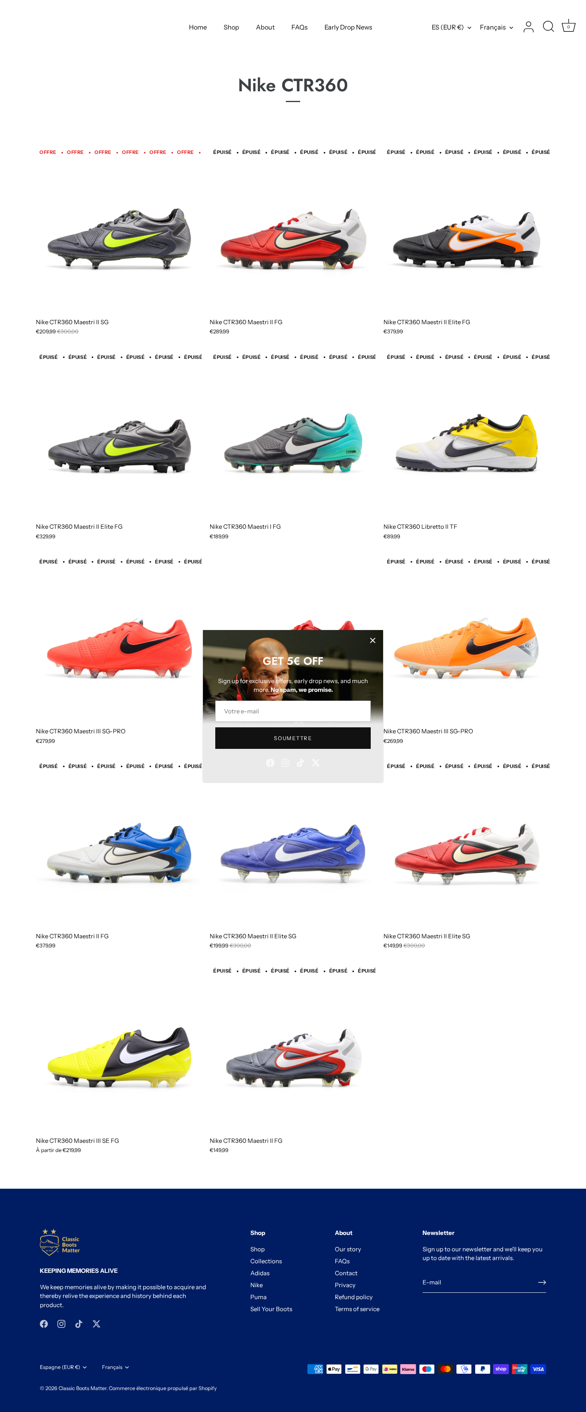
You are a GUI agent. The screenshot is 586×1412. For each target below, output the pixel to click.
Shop (231, 27)
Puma (258, 1297)
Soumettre (293, 738)
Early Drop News (348, 27)
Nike (256, 1285)
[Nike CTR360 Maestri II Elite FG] (466, 230)
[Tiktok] (301, 762)
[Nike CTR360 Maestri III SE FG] (119, 1049)
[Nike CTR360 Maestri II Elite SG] (293, 844)
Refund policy (354, 1297)
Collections (266, 1261)
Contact (346, 1273)
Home (198, 27)
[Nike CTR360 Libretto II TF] (466, 435)
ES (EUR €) (448, 27)
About (265, 27)
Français (493, 27)
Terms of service (357, 1309)
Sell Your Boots (271, 1309)
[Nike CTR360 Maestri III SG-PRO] (119, 640)
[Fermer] (372, 640)
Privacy (345, 1285)
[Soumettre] (542, 1282)
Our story (348, 1249)
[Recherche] (548, 27)
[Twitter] (316, 762)
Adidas (259, 1273)
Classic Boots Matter (82, 1388)
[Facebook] (270, 762)
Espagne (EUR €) (60, 1367)
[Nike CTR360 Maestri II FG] (293, 230)
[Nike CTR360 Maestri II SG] (119, 230)
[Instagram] (285, 762)
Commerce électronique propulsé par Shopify (163, 1388)
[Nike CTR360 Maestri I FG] (293, 435)
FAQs (299, 27)
